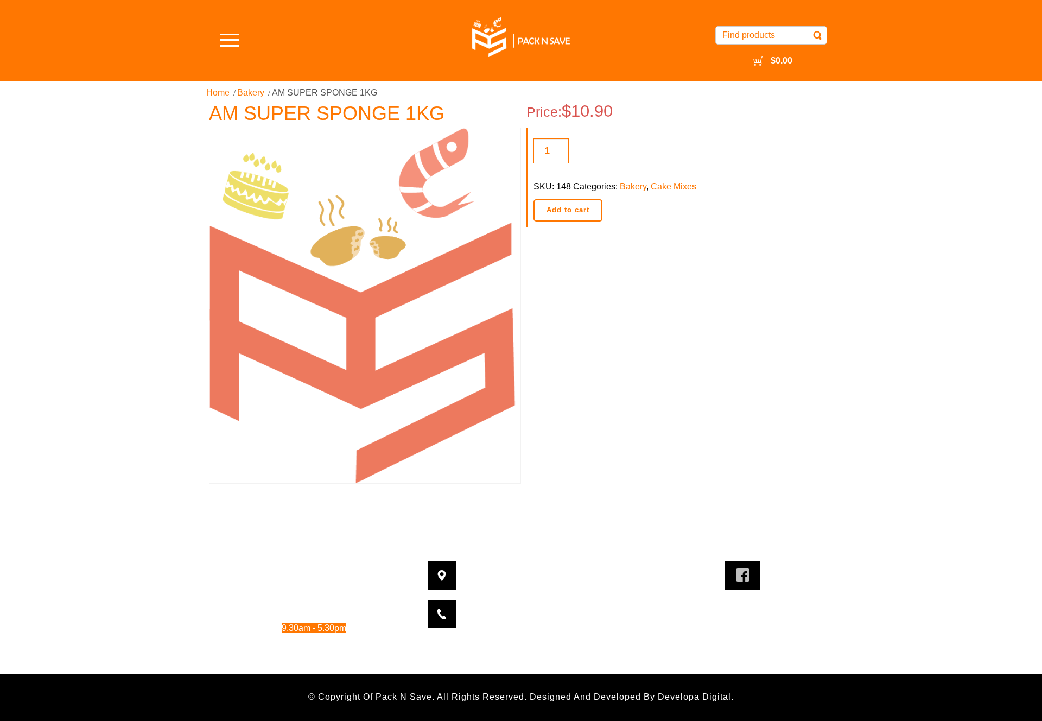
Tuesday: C (289, 584)
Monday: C (289, 568)
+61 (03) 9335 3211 (539, 607)
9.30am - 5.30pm (325, 598)
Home (218, 92)
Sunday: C (289, 657)
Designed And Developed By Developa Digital (630, 696)
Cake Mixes (673, 186)
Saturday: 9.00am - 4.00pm (300, 642)
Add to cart (568, 210)
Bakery (250, 92)
